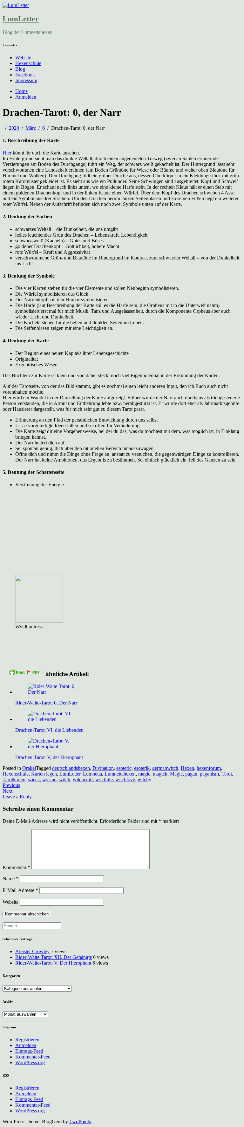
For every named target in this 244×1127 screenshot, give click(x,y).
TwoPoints (80, 1121)
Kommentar (16, 867)
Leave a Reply (17, 796)
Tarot (226, 773)
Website (23, 57)
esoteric (124, 768)
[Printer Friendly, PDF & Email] (24, 672)
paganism (209, 773)
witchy (144, 779)
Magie (176, 773)
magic (144, 773)
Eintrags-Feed (29, 1051)
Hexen (187, 768)
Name (10, 878)
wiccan (49, 779)
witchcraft (83, 779)
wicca (34, 779)
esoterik (142, 768)
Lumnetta (92, 773)
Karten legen (44, 773)
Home (21, 91)
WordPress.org (30, 1062)
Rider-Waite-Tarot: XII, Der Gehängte (53, 957)
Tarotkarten (14, 779)
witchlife (104, 779)
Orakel (29, 768)
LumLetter (21, 19)
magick (160, 773)
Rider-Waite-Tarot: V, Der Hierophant (53, 963)
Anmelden (25, 97)
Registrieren (27, 1039)
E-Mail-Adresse (20, 890)
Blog (20, 69)
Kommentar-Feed (33, 1056)
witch (64, 779)
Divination (103, 768)
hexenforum (209, 768)
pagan (191, 773)
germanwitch (165, 768)
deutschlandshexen (71, 768)
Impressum (26, 80)
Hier (7, 152)
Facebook (25, 74)
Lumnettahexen (120, 773)
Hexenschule (28, 63)
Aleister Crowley (32, 951)
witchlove (125, 779)
